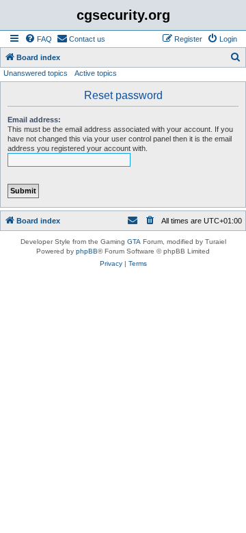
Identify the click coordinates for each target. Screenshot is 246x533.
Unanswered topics (35, 73)
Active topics (95, 73)
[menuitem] (38, 39)
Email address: (34, 119)
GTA (134, 241)
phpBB (87, 251)
